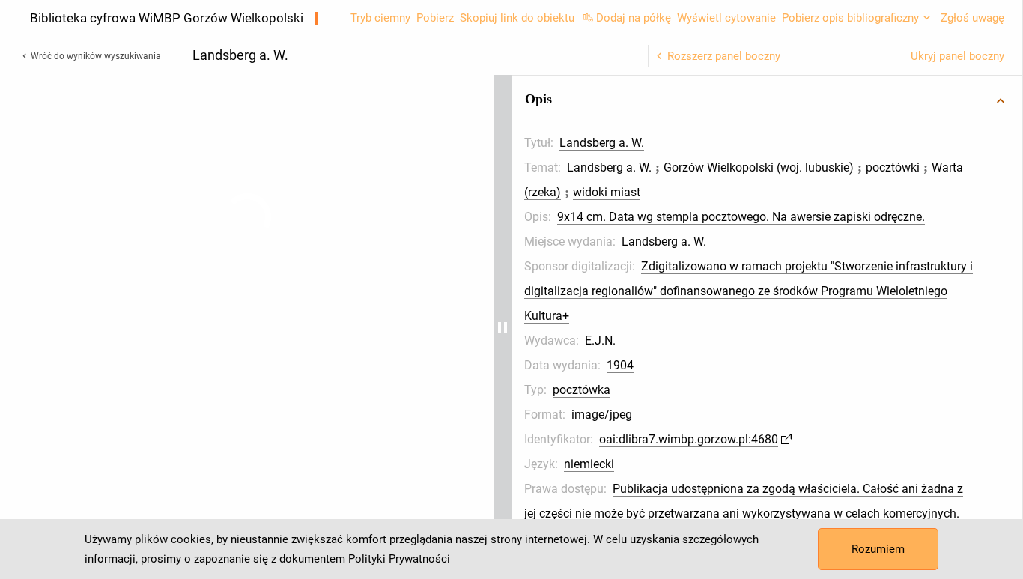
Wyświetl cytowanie (726, 18)
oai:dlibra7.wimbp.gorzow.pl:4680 (825, 489)
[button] (835, 100)
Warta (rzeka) (818, 192)
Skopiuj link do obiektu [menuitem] (517, 18)
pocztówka (718, 439)
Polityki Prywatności (399, 559)
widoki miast (898, 192)
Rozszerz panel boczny (723, 56)
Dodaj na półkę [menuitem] (633, 18)
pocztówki (747, 192)
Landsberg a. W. (738, 143)
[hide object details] (640, 327)
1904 (757, 414)
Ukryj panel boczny (957, 56)
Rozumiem (878, 549)
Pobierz (435, 18)
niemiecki (726, 513)
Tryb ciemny (380, 18)
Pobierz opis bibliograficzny (850, 18)
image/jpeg (738, 464)
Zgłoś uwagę (972, 18)
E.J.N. (737, 390)
